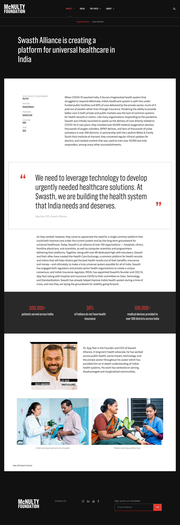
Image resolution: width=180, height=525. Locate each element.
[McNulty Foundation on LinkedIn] (88, 505)
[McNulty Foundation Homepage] (14, 8)
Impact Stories (82, 21)
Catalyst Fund (27, 115)
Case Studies (98, 21)
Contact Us (60, 500)
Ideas (82, 9)
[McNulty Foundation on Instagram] (83, 505)
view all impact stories (22, 465)
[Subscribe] (157, 507)
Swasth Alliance (28, 107)
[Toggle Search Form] (174, 8)
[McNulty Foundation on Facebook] (98, 505)
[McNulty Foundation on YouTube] (93, 505)
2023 (24, 131)
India (24, 122)
